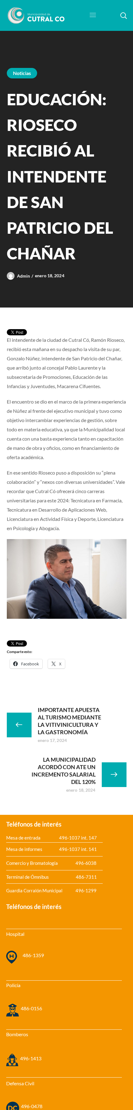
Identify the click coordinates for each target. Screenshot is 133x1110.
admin (23, 276)
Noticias (22, 73)
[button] (123, 15)
